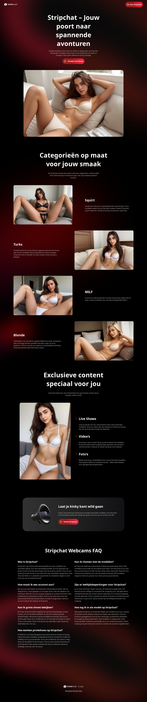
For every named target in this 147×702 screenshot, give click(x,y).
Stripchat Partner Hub (73, 691)
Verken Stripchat (70, 522)
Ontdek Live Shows (75, 61)
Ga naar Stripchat (134, 4)
